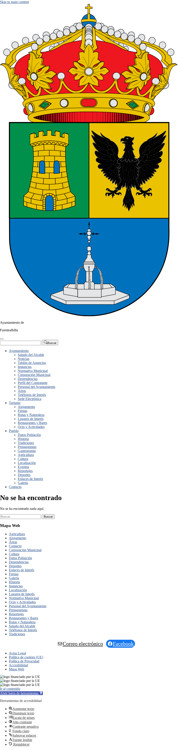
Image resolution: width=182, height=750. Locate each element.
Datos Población (29, 435)
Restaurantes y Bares (32, 423)
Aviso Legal (17, 653)
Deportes (24, 475)
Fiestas (22, 411)
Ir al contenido (10, 689)
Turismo (14, 403)
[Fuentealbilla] (89, 315)
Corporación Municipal (34, 375)
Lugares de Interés (31, 419)
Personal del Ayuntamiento (36, 387)
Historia (23, 439)
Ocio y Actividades (31, 427)
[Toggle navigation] (2, 339)
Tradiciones (26, 443)
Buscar (48, 516)
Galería (23, 483)
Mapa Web (16, 669)
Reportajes (25, 471)
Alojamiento (26, 407)
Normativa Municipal (33, 371)
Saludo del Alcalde (31, 355)
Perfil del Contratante (32, 383)
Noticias (23, 359)
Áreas (22, 391)
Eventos (23, 467)
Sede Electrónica (29, 399)
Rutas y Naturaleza (31, 415)
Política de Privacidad (24, 661)
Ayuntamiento (19, 351)
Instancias (25, 367)
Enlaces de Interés (30, 479)
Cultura (23, 459)
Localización (27, 463)
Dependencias (28, 379)
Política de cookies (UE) (26, 657)
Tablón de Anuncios (32, 363)
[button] (21, 693)
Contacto (15, 487)
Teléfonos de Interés (32, 395)
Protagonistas (27, 447)
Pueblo (14, 431)
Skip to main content (14, 2)
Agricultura (26, 455)
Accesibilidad (18, 665)
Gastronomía (27, 451)
